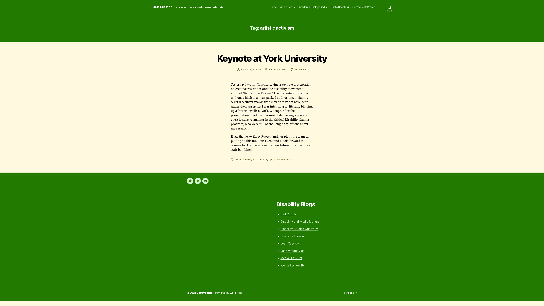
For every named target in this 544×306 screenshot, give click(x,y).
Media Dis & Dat (291, 258)
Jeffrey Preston (252, 69)
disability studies (284, 159)
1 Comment (301, 69)
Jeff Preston (162, 7)
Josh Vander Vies (292, 251)
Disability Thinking (293, 236)
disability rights (266, 159)
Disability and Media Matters (299, 221)
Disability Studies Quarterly (299, 229)
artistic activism (243, 159)
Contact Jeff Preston (364, 7)
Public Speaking (340, 7)
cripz (255, 159)
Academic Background (312, 7)
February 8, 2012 (277, 69)
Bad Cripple (288, 214)
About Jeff (286, 7)
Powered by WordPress (228, 292)
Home (273, 7)
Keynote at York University (272, 58)
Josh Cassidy (289, 243)
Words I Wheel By (292, 265)
